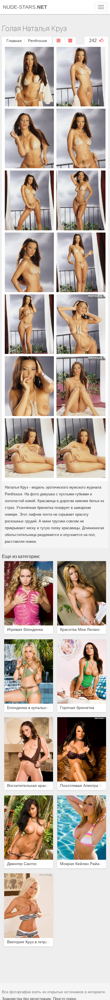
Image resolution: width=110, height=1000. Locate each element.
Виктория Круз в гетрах (28, 942)
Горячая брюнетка (77, 708)
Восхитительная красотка (28, 786)
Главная (14, 40)
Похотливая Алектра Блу (81, 786)
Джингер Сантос (22, 864)
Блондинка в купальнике (28, 708)
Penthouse (37, 40)
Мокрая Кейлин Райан (81, 864)
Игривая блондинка (25, 629)
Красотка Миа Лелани (80, 629)
